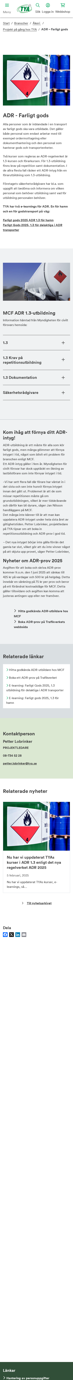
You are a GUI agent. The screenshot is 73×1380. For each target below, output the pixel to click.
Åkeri (37, 23)
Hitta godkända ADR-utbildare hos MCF (36, 670)
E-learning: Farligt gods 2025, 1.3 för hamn (32, 700)
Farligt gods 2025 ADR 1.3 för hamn (28, 220)
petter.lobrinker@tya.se (20, 763)
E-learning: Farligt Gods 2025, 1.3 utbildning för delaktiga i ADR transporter (35, 687)
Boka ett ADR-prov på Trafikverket (32, 678)
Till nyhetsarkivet (39, 903)
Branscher (21, 23)
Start (6, 23)
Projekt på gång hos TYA (20, 29)
